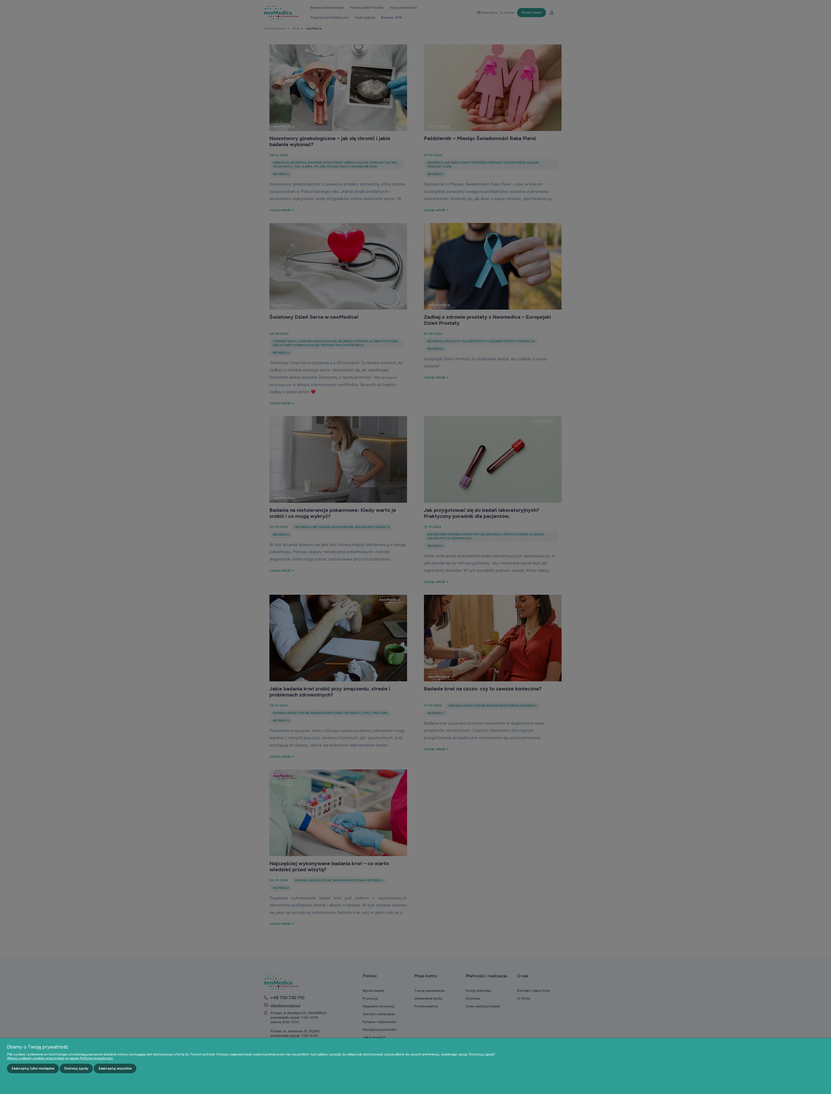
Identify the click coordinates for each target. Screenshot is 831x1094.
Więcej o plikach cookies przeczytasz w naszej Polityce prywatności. (60, 1058)
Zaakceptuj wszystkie (115, 1068)
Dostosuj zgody (76, 1068)
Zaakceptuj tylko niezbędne (32, 1068)
